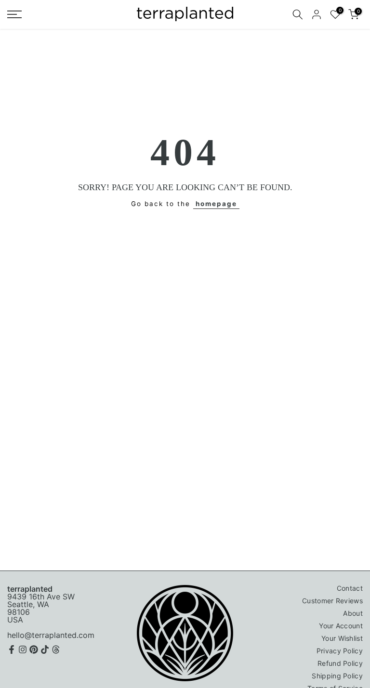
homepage (216, 204)
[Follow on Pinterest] (33, 649)
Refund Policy (340, 663)
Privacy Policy (340, 651)
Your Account (341, 626)
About (353, 613)
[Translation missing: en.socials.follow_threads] (56, 649)
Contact (350, 588)
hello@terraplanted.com (50, 635)
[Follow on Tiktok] (44, 649)
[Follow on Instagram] (22, 649)
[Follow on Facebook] (11, 649)
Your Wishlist (342, 638)
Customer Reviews (332, 601)
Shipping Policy (337, 676)
